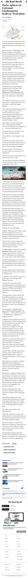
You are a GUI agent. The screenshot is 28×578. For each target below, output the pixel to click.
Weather (18, 541)
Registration (19, 554)
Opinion (6, 546)
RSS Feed (19, 567)
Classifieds (19, 538)
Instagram (8, 569)
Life (6, 544)
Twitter (7, 567)
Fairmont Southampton (9, 449)
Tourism (14, 443)
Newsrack (18, 546)
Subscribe (7, 557)
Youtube (19, 564)
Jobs (18, 535)
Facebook (7, 564)
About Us (7, 551)
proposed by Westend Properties (11, 311)
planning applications (9, 452)
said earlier (5, 363)
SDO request (8, 249)
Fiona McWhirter (6, 17)
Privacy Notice (19, 556)
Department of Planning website (11, 92)
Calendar (18, 544)
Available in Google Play (12, 509)
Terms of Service (5, 498)
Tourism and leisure (9, 446)
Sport (6, 541)
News (6, 535)
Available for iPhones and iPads (13, 506)
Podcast (19, 569)
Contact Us (7, 554)
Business (6, 538)
